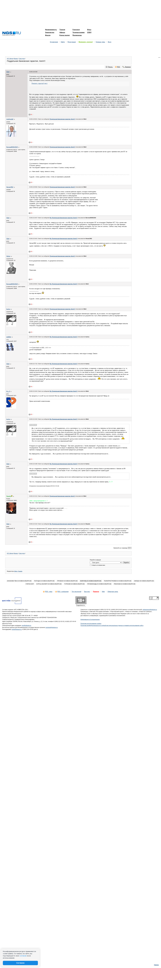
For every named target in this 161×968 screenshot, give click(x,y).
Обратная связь (113, 591)
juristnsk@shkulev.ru (51, 627)
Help (103, 591)
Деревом (128, 67)
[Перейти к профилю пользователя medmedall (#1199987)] (11, 136)
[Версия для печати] (29, 114)
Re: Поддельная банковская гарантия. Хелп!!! (63, 217)
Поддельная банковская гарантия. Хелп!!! (62, 119)
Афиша (62, 32)
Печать (110, 67)
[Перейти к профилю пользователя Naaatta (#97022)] (11, 513)
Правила (96, 591)
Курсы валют (64, 35)
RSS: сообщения (63, 591)
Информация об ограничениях (90, 619)
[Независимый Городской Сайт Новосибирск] (11, 34)
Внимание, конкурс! (86, 42)
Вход (109, 42)
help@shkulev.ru (17, 629)
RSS (118, 67)
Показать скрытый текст (40, 83)
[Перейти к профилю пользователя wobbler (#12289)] (9, 350)
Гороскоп (76, 29)
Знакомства (49, 32)
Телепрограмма (79, 32)
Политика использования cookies (90, 623)
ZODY (89, 32)
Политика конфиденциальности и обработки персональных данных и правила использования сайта (111, 625)
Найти (63, 42)
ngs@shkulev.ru (26, 625)
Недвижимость (51, 29)
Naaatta (20, 571)
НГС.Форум (10, 58)
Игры (89, 29)
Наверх (156, 965)
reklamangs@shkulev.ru (150, 609)
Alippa (15, 571)
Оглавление (54, 42)
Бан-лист (87, 591)
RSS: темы (48, 591)
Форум (47, 35)
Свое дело (22, 58)
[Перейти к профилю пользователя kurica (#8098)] (11, 326)
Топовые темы (100, 42)
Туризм (62, 29)
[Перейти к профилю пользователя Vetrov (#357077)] (11, 273)
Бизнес (16, 58)
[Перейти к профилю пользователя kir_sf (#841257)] (11, 408)
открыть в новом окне (98, 565)
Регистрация (72, 42)
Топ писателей (76, 591)
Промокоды (77, 35)
